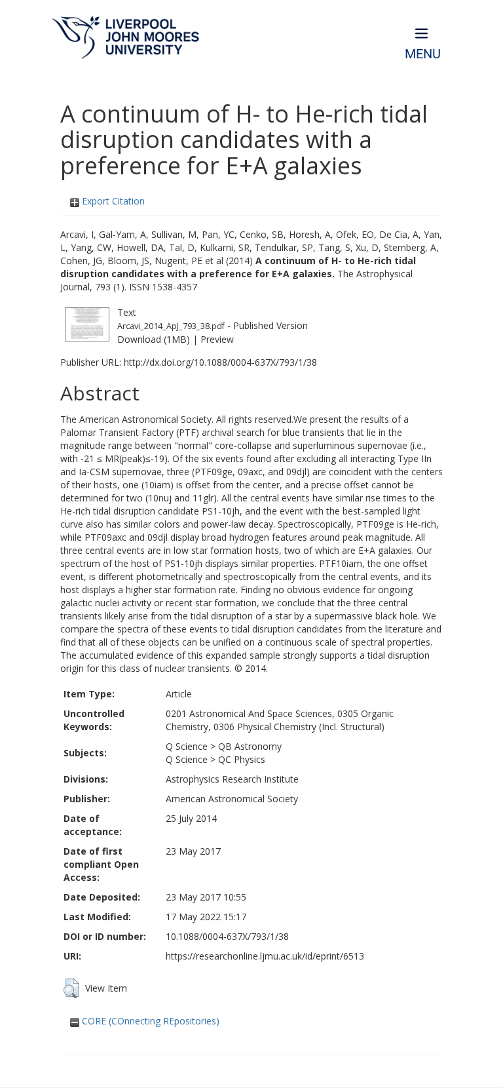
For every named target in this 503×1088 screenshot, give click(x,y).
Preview (217, 339)
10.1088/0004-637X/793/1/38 (227, 936)
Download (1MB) (153, 339)
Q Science (187, 746)
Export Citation (112, 201)
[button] (71, 988)
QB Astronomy (250, 746)
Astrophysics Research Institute (232, 779)
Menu (423, 54)
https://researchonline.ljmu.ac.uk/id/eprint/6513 (265, 956)
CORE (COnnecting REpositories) (149, 1021)
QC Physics (241, 759)
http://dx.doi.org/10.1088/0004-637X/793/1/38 (220, 362)
